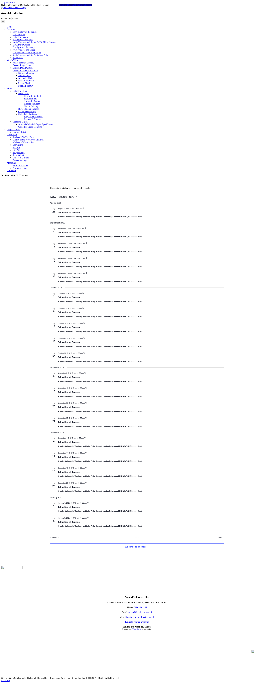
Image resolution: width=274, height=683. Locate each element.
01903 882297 (140, 607)
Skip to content (8, 2)
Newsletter (137, 629)
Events (54, 188)
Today (137, 537)
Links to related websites (137, 622)
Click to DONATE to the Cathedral (75, 5)
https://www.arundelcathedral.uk (139, 617)
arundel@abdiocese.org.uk (140, 612)
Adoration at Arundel (69, 212)
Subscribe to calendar (135, 546)
